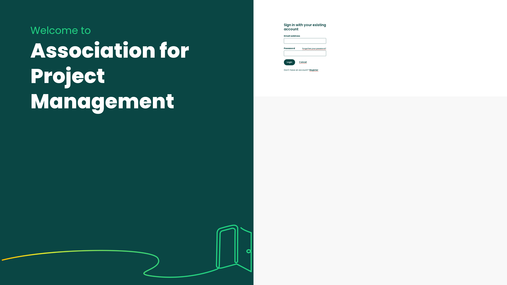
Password (289, 48)
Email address (292, 35)
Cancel (303, 62)
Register (313, 70)
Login (289, 62)
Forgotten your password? (314, 48)
